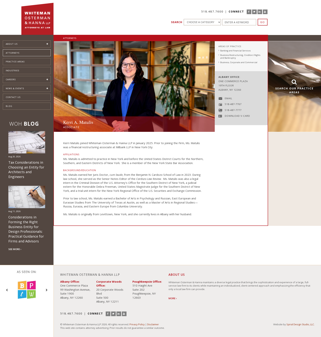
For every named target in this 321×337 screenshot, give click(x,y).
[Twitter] (254, 11)
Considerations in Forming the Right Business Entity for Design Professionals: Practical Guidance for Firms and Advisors (26, 229)
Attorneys (12, 52)
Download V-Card (237, 115)
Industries (12, 70)
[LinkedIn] (259, 11)
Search (176, 22)
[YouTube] (265, 11)
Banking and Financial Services (235, 50)
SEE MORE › (14, 249)
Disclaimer (153, 324)
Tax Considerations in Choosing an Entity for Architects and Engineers (26, 169)
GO (262, 22)
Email (228, 98)
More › (172, 298)
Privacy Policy (137, 324)
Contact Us (13, 97)
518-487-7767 (233, 104)
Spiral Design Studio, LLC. (300, 324)
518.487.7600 (212, 11)
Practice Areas (15, 61)
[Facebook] (249, 11)
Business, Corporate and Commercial (238, 62)
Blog (9, 106)
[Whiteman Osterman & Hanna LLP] (37, 17)
